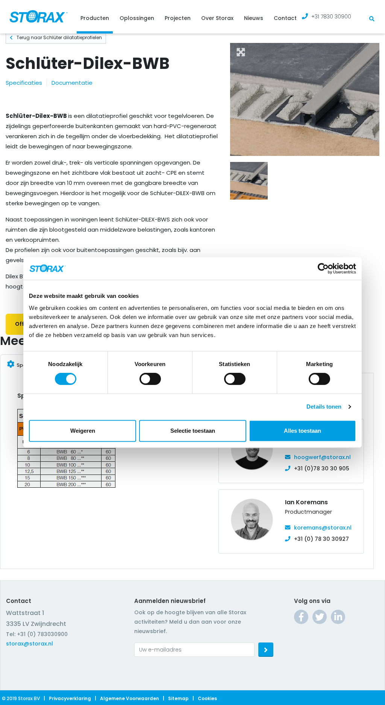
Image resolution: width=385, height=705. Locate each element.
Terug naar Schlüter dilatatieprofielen (59, 37)
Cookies (207, 698)
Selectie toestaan (192, 430)
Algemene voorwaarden (129, 698)
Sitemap (178, 698)
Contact (285, 18)
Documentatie (72, 83)
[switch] (150, 379)
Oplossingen (137, 18)
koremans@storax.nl (323, 527)
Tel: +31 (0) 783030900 (37, 634)
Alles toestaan (302, 430)
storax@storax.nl (29, 643)
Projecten (178, 18)
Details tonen (323, 406)
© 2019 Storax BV (21, 698)
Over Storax (217, 18)
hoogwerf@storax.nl (322, 457)
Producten (94, 18)
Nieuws (253, 18)
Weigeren (82, 430)
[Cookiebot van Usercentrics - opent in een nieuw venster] (323, 268)
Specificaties (24, 83)
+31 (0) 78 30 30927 (321, 539)
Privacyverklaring (70, 698)
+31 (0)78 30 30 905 (321, 468)
